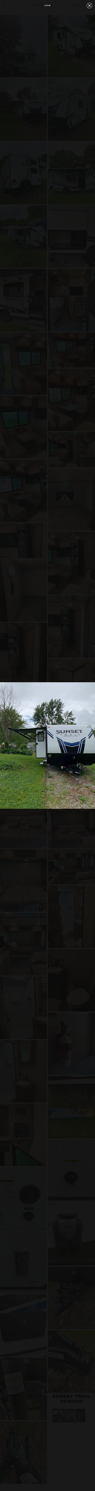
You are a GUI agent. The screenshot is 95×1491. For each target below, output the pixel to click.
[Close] (89, 5)
